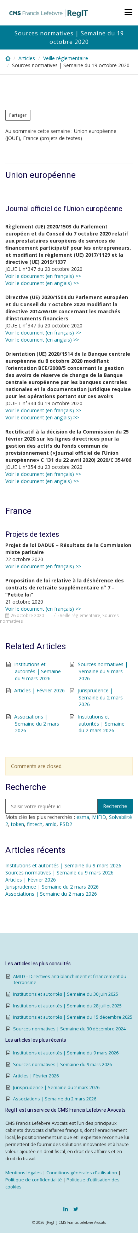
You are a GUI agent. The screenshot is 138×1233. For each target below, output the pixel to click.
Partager (18, 115)
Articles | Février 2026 (39, 690)
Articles (26, 58)
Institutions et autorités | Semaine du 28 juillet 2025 (67, 1006)
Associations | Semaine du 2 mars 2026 (36, 723)
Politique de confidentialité (33, 1180)
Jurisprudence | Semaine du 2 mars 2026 (100, 697)
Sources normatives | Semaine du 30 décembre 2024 (69, 1029)
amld (51, 824)
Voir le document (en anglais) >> (42, 283)
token (17, 824)
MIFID (99, 817)
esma (82, 817)
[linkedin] (65, 1209)
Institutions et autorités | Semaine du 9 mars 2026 (37, 671)
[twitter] (75, 1209)
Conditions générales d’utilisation (81, 1173)
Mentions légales (23, 1173)
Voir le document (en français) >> (43, 276)
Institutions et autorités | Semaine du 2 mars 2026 (101, 723)
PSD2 (65, 824)
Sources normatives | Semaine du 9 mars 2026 (103, 671)
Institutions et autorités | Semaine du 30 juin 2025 (65, 994)
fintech (34, 824)
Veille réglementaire (65, 58)
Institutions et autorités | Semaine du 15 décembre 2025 (72, 1017)
